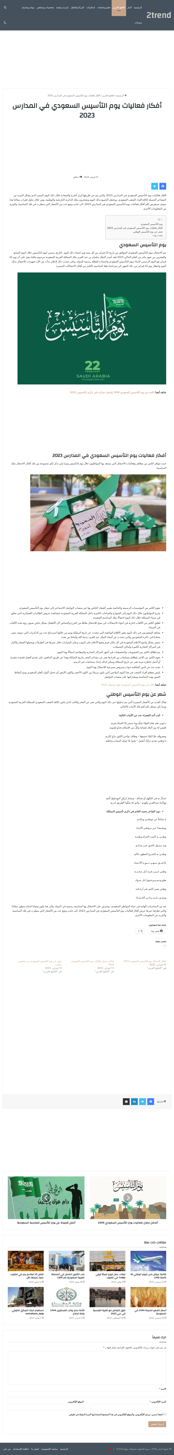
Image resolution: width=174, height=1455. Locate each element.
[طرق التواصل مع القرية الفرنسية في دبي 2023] (107, 1297)
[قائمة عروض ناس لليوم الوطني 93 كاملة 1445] (148, 1261)
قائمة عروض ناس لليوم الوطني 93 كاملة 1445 (148, 1276)
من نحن (7, 1448)
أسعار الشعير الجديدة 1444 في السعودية (150, 1312)
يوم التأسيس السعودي (152, 224)
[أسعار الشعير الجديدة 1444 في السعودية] (148, 1297)
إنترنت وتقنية (62, 7)
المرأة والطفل (77, 7)
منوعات (138, 23)
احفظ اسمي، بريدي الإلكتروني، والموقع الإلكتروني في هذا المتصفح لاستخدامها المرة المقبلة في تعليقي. (115, 1414)
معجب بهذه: (158, 235)
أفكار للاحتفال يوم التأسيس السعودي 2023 (145, 961)
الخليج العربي (119, 7)
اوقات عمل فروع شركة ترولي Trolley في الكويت (110, 1276)
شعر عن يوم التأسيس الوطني (148, 231)
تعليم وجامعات (103, 7)
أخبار (129, 7)
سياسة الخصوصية (49, 1448)
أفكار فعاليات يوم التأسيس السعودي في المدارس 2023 (135, 228)
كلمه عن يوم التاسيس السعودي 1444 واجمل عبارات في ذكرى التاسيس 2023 (112, 392)
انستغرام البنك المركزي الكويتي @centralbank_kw (28, 1312)
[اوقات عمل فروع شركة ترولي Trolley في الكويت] (107, 1261)
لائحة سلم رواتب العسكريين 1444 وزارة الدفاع (67, 1312)
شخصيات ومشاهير (45, 7)
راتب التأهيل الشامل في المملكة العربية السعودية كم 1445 (67, 1276)
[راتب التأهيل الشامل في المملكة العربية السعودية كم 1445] (67, 1261)
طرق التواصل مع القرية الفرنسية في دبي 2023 (109, 1312)
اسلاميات (90, 7)
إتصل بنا (35, 1448)
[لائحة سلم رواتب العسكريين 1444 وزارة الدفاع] (67, 1297)
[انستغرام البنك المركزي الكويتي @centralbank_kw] (26, 1297)
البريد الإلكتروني (158, 1401)
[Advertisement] (87, 59)
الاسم (162, 1388)
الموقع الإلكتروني (76, 1401)
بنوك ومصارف (28, 7)
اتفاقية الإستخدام (21, 1448)
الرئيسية (138, 7)
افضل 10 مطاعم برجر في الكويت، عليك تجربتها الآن (27, 1276)
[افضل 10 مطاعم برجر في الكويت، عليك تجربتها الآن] (26, 1261)
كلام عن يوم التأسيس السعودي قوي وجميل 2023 (127, 684)
